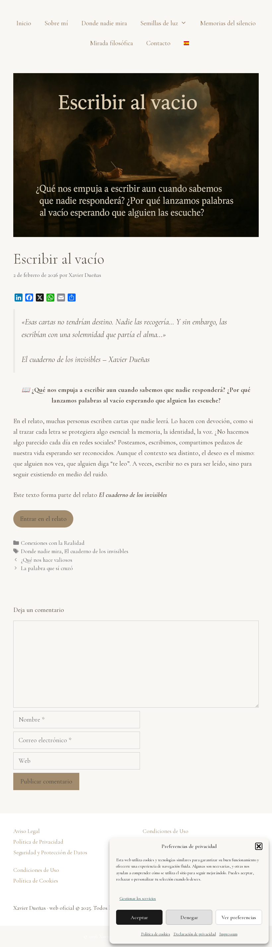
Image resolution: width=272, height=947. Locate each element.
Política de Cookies (35, 880)
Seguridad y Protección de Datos (50, 852)
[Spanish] (183, 43)
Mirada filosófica (111, 43)
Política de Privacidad (38, 841)
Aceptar (139, 917)
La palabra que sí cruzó (47, 568)
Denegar (189, 917)
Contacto (158, 43)
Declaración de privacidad (194, 934)
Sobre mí (56, 23)
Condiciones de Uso (36, 870)
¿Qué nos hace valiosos (46, 559)
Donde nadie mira (104, 23)
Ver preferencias (239, 917)
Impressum (228, 934)
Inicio (23, 23)
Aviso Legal (26, 831)
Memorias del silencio (228, 23)
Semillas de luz (159, 23)
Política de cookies (155, 934)
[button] (258, 846)
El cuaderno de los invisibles (96, 551)
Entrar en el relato (43, 519)
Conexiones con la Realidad (53, 542)
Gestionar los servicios (137, 898)
